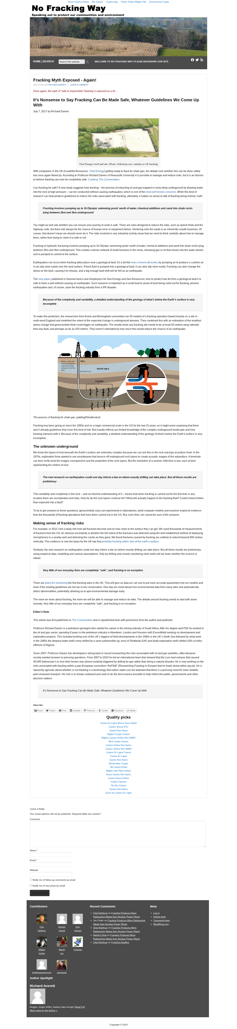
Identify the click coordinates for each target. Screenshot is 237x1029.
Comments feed (161, 920)
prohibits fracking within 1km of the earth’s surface (130, 541)
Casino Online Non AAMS (119, 749)
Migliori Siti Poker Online (118, 770)
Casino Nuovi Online (118, 778)
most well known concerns (161, 192)
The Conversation (82, 620)
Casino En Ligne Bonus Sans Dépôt (118, 723)
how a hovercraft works (144, 262)
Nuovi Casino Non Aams (118, 774)
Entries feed (159, 916)
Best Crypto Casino (118, 741)
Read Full (80, 1007)
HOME (37, 61)
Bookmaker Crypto (118, 763)
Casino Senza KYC (118, 726)
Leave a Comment (79, 85)
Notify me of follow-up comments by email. (54, 880)
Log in (156, 913)
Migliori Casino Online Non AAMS (118, 737)
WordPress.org (161, 924)
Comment (35, 819)
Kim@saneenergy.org (41, 973)
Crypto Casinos (118, 781)
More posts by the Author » (43, 1010)
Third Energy (96, 171)
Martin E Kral (99, 935)
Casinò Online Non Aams (118, 745)
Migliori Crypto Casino (118, 734)
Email (33, 860)
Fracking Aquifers (120, 942)
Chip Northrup (100, 913)
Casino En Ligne (118, 756)
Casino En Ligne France (118, 752)
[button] (193, 60)
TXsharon (78, 950)
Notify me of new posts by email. (49, 885)
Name (33, 850)
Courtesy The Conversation (103, 179)
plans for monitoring (56, 582)
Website (34, 870)
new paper (44, 279)
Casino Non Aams (118, 730)
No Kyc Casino (118, 785)
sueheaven (62, 973)
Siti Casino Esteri (118, 767)
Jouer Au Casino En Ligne (118, 792)
